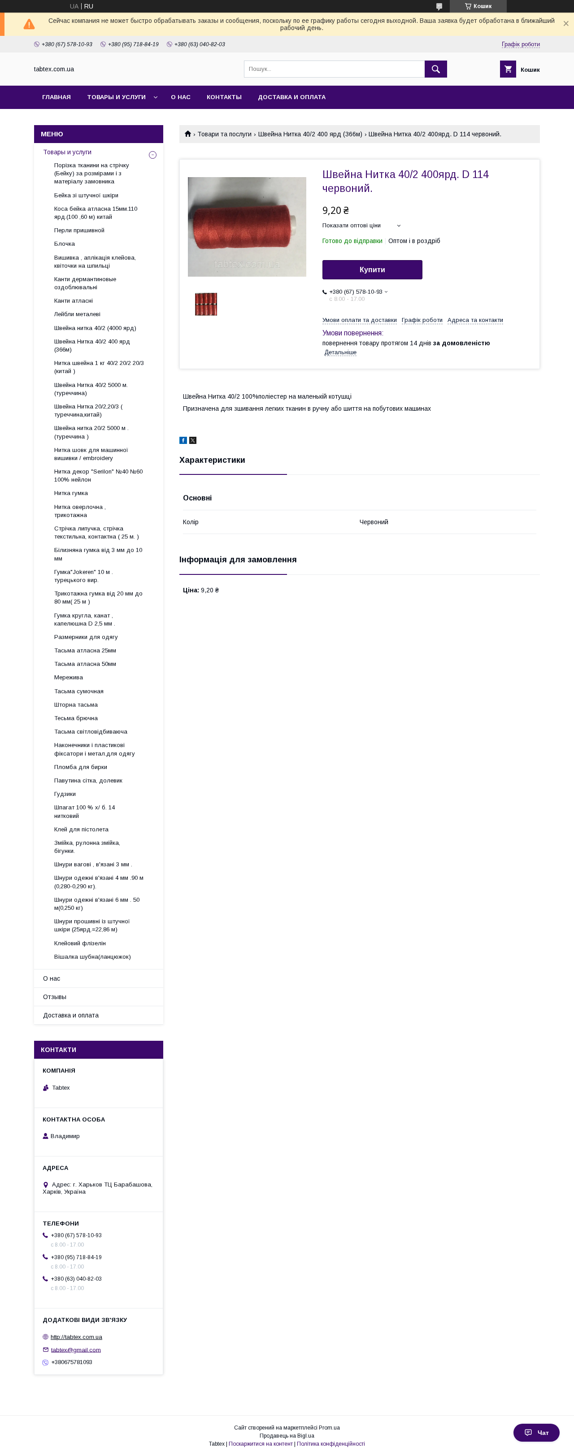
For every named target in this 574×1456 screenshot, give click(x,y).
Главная (56, 97)
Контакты (224, 97)
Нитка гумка (71, 493)
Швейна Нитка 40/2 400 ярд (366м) (310, 134)
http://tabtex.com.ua (76, 1337)
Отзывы (54, 996)
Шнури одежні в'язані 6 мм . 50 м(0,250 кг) (96, 903)
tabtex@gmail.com (76, 1349)
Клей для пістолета (81, 829)
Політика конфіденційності (331, 1444)
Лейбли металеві (77, 314)
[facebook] (183, 441)
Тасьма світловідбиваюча (90, 731)
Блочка (64, 243)
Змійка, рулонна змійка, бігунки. (87, 846)
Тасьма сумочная (79, 691)
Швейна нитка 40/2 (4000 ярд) (95, 328)
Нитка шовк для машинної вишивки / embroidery (91, 454)
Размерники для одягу (86, 637)
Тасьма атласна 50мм (85, 664)
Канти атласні (73, 300)
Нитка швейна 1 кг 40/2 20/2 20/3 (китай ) (99, 367)
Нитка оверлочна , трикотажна (80, 511)
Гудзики (65, 794)
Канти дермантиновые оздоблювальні (85, 283)
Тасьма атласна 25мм (85, 650)
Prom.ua (329, 1428)
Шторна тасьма (76, 704)
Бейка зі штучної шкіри (86, 195)
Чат (543, 1432)
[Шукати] (436, 69)
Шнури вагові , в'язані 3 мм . (93, 864)
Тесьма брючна (76, 718)
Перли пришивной (79, 230)
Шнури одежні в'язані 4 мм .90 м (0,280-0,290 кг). (99, 881)
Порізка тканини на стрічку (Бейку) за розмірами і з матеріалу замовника (91, 173)
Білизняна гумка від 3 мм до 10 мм (98, 554)
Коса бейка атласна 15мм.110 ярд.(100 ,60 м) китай (95, 212)
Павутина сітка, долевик (88, 780)
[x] (192, 441)
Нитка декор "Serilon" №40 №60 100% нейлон (98, 475)
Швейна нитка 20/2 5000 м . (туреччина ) (91, 432)
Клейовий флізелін (80, 943)
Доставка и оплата (292, 97)
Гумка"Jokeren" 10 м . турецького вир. (83, 576)
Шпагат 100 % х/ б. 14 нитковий (84, 811)
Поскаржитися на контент (261, 1444)
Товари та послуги (224, 134)
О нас (181, 97)
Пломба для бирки (80, 767)
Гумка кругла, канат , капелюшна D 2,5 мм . (84, 619)
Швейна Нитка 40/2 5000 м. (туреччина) (91, 389)
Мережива (68, 677)
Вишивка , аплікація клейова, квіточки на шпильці (95, 261)
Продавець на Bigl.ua (287, 1436)
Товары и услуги (116, 97)
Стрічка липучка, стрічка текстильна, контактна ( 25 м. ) (96, 532)
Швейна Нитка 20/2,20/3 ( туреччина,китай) (88, 410)
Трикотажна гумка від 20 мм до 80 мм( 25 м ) (98, 597)
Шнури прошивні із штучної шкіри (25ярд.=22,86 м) (92, 925)
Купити (372, 270)
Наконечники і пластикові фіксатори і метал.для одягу (94, 749)
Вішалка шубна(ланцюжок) (92, 956)
